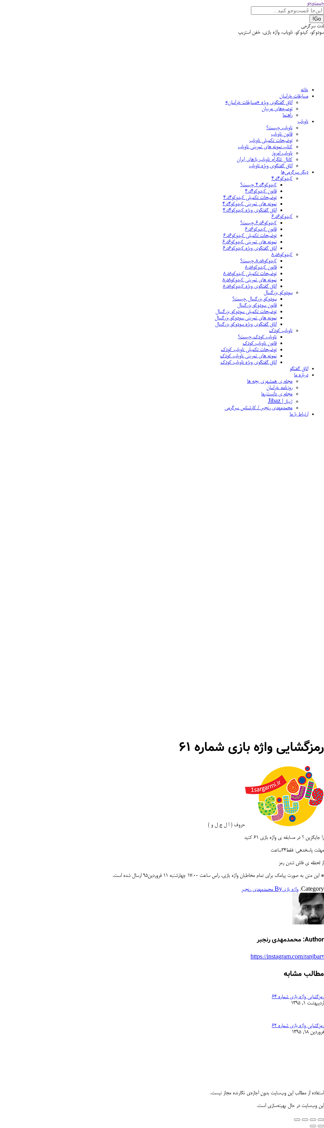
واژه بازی (290, 889)
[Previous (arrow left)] (321, 1126)
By (261, 889)
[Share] (313, 1119)
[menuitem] (304, 90)
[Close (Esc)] (321, 1119)
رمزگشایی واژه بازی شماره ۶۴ (298, 997)
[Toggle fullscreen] (305, 1119)
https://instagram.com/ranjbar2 (287, 957)
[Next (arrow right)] (313, 1126)
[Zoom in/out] (297, 1119)
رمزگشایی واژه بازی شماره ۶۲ (298, 1026)
